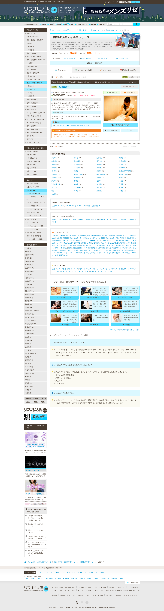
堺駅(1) (27, 380)
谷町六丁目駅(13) (30, 320)
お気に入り (102, 24)
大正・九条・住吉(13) (34, 116)
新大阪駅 (54, 168)
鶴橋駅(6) (28, 337)
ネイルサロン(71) (32, 219)
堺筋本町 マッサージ (63, 271)
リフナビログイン (90, 595)
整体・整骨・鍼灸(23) (34, 236)
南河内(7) (30, 139)
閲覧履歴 (93, 24)
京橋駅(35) (28, 340)
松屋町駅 (54, 177)
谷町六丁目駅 (101, 174)
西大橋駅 (99, 168)
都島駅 (76, 181)
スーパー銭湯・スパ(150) (35, 239)
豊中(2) (116, 219)
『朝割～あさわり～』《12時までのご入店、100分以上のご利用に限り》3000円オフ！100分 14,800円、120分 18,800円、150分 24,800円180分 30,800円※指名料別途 (76, 135)
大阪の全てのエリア (33, 33)
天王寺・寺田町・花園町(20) (36, 113)
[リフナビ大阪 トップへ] (40, 10)
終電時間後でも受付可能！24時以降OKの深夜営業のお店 (109, 235)
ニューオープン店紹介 (84, 587)
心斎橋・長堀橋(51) (33, 73)
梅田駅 (76, 158)
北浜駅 (121, 164)
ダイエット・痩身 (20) (35, 212)
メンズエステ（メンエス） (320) (36, 198)
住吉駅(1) (28, 347)
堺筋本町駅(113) (30, 271)
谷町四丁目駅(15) (30, 317)
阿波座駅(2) (29, 297)
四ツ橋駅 (77, 168)
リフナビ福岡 (100, 572)
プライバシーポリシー (130, 595)
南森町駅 (99, 164)
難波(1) (81, 219)
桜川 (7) (30, 92)
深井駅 (121, 191)
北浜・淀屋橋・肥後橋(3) (35, 56)
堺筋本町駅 (122, 161)
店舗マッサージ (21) (34, 193)
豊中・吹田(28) (31, 126)
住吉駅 (99, 181)
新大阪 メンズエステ (96, 271)
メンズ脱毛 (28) (33, 206)
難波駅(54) (28, 258)
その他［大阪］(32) (33, 142)
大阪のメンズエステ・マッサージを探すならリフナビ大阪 (83, 607)
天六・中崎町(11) (32, 53)
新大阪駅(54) (29, 288)
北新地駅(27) (29, 278)
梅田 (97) (31, 43)
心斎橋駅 (54, 161)
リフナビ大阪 (43, 572)
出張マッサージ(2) (33, 151)
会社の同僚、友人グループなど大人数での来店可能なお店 (111, 243)
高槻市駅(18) (29, 373)
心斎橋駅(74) (29, 261)
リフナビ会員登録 (78, 595)
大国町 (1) (31, 96)
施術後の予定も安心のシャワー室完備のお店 (82, 248)
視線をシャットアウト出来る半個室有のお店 (95, 245)
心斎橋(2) (75, 219)
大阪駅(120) (29, 248)
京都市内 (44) (32, 158)
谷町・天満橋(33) (32, 103)
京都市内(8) (124, 219)
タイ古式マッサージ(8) (34, 232)
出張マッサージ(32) (33, 37)
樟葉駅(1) (28, 376)
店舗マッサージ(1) (58, 206)
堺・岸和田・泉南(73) (34, 122)
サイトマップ (110, 595)
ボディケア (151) (33, 229)
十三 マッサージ (110, 271)
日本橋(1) (88, 219)
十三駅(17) (28, 350)
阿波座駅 (122, 168)
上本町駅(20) (29, 334)
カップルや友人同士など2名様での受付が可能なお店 (74, 243)
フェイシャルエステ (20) (36, 209)
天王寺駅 (99, 161)
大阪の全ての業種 (32, 184)
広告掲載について (65, 595)
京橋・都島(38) (31, 109)
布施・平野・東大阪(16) (34, 132)
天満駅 (99, 171)
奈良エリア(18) (31, 168)
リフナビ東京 (89, 572)
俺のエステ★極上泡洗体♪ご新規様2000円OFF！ (74, 125)
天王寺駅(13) (29, 268)
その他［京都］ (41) (34, 161)
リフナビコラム (121, 587)
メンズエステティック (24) (36, 202)
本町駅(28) (28, 274)
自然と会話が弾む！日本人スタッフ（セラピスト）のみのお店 (100, 250)
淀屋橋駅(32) (29, 255)
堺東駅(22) (28, 383)
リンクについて (99, 590)
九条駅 (76, 184)
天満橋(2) (102, 219)
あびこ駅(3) (29, 367)
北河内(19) (30, 136)
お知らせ (54, 595)
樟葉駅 (121, 187)
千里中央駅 (77, 187)
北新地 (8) (31, 46)
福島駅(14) (28, 304)
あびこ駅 (54, 187)
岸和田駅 (99, 191)
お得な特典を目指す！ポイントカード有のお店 (85, 240)
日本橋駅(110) (29, 265)
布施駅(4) (28, 393)
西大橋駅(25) (29, 294)
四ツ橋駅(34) (29, 291)
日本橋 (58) (31, 89)
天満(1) (95, 219)
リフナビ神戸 (54, 572)
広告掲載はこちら (120, 590)
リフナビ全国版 (31, 572)
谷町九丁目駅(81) (30, 324)
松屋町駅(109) (29, 327)
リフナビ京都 (65, 572)
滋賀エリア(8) (31, 171)
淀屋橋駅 (99, 158)
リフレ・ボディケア (33, 222)
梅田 (72, 24)
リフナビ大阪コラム (82, 24)
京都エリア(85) (31, 155)
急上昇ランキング (70, 590)
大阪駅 (54, 158)
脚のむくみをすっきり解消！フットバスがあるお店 (115, 248)
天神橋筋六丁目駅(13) (32, 311)
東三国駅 (99, 184)
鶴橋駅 (121, 177)
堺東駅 (76, 191)
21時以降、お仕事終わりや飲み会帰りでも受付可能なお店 (71, 235)
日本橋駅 (77, 161)
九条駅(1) (28, 357)
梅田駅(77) (28, 251)
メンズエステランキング (85, 590)
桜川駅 (54, 171)
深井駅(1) (28, 390)
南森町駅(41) (29, 281)
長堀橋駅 (77, 177)
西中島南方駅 (56, 184)
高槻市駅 (99, 187)
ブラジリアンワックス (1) (36, 215)
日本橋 (59, 24)
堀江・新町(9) (31, 69)
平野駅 (121, 184)
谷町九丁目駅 (123, 174)
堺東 (65, 24)
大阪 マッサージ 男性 (59, 269)
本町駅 (54, 164)
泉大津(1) (110, 219)
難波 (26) (31, 86)
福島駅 (76, 171)
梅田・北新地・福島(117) (35, 40)
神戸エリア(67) (31, 165)
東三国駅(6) (29, 360)
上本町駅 (99, 177)
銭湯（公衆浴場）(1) (93, 206)
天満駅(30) (28, 307)
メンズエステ (31, 190)
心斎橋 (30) (31, 76)
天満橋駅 (54, 174)
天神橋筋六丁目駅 (125, 171)
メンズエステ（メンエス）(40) (76, 206)
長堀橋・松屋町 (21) (34, 79)
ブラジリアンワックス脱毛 (80, 271)
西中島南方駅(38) (30, 353)
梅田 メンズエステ (85, 269)
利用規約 (118, 595)
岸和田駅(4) (29, 386)
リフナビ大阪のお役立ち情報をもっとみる (126, 330)
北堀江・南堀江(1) (64, 219)
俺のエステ (61, 86)
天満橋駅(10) (29, 314)
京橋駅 (54, 181)
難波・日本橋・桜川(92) (34, 83)
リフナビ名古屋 (77, 572)
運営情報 (100, 595)
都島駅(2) (28, 343)
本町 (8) (30, 63)
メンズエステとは (57, 590)
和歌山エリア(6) (32, 174)
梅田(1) (54, 219)
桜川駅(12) (28, 301)
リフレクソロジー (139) (35, 226)
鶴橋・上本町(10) (32, 106)
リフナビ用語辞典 (133, 587)
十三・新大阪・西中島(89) (35, 119)
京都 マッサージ (72, 269)
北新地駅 (77, 164)
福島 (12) (31, 50)
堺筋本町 (43, 24)
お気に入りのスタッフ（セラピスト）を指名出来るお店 (102, 253)
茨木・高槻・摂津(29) (34, 129)
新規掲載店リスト (70, 587)
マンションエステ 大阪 (100, 269)
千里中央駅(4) (29, 370)
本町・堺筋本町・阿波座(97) (36, 60)
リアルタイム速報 (57, 587)
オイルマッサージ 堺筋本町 (118, 269)
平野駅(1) (28, 363)
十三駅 (121, 181)
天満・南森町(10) (32, 99)
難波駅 (121, 158)
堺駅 (53, 191)
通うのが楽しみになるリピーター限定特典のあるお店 (97, 238)
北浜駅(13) (28, 284)
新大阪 (52, 24)
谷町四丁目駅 (78, 174)
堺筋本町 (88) (32, 66)
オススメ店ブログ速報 (99, 587)
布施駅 (54, 194)
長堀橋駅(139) (29, 330)
